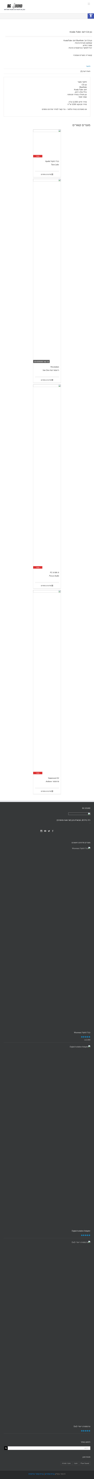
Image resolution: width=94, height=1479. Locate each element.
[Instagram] (41, 831)
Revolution (55, 367)
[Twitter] (49, 831)
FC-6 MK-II (54, 572)
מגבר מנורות (66, 1463)
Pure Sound (85, 1463)
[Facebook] (53, 831)
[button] (91, 15)
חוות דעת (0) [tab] (85, 71)
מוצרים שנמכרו (79, 55)
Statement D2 (53, 778)
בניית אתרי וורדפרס (36, 1474)
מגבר (75, 1463)
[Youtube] (45, 831)
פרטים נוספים (46, 174)
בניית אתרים (50, 1474)
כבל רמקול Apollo (52, 161)
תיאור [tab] (88, 66)
